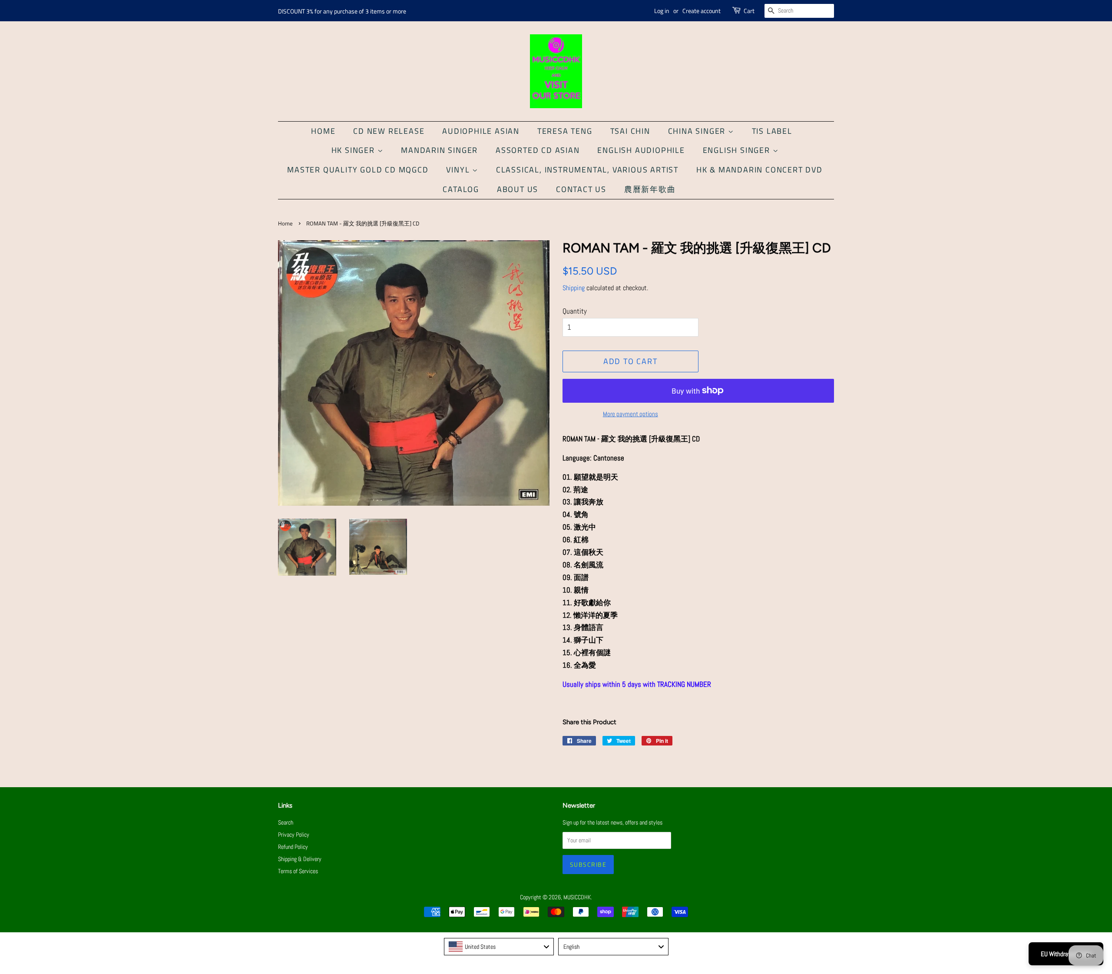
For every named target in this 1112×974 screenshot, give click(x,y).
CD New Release (388, 131)
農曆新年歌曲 (650, 189)
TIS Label (772, 131)
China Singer (698, 131)
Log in (661, 10)
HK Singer (354, 150)
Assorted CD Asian (538, 150)
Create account (701, 10)
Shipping (574, 287)
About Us (517, 189)
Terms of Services (298, 871)
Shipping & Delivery (299, 859)
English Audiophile (641, 150)
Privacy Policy (293, 834)
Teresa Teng (564, 131)
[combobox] (499, 946)
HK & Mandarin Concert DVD (759, 170)
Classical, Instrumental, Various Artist (587, 170)
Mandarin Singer (439, 150)
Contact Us (581, 189)
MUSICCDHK (577, 897)
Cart (749, 10)
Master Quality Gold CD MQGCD (357, 170)
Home (323, 131)
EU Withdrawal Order (1066, 954)
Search (285, 822)
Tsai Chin (630, 131)
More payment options (630, 414)
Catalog (461, 189)
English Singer (738, 150)
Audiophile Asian (481, 131)
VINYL (459, 170)
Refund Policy (293, 847)
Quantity (575, 311)
